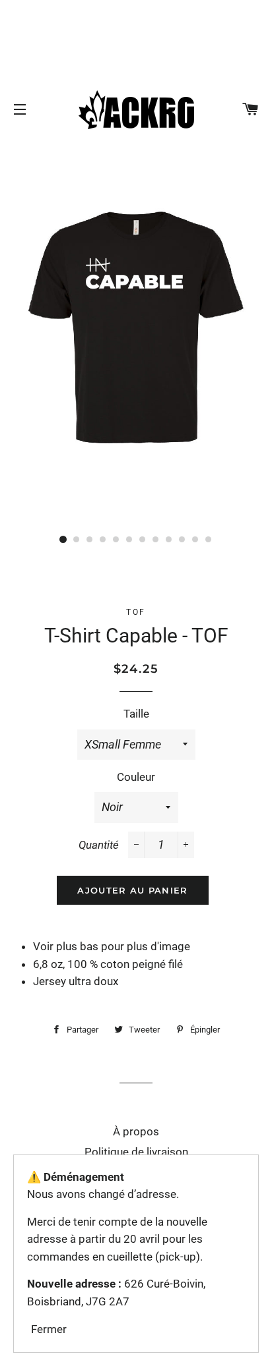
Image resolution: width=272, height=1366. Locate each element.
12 (208, 539)
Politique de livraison (136, 1151)
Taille (136, 713)
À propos (136, 1131)
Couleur (136, 776)
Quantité (99, 844)
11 (195, 539)
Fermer (49, 1329)
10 (182, 539)
